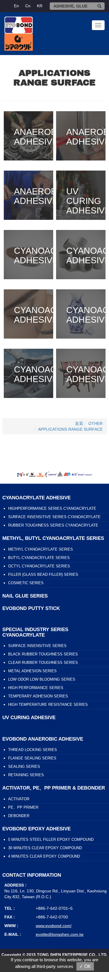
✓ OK (85, 966)
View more (28, 135)
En (16, 5)
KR (39, 5)
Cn (28, 5)
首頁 (79, 423)
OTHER (95, 423)
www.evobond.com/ (54, 925)
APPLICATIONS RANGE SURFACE (70, 429)
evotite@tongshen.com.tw (59, 934)
